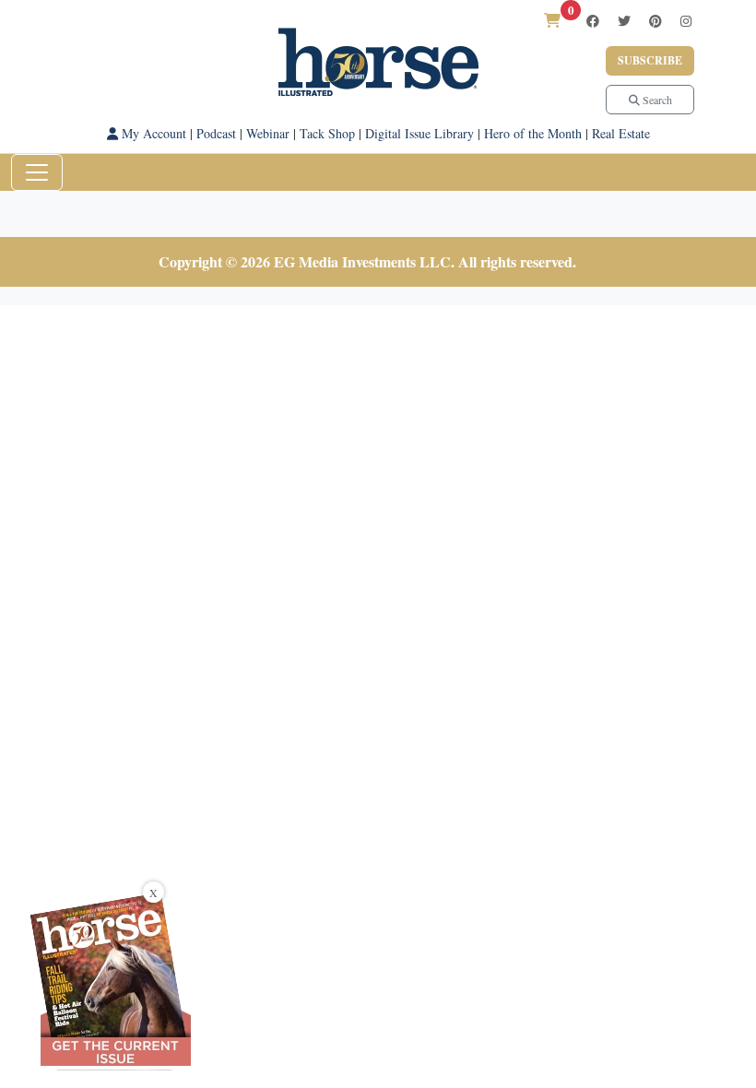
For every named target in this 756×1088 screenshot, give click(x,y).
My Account (152, 133)
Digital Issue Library (419, 133)
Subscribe (650, 60)
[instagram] (685, 21)
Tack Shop (327, 133)
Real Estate (621, 133)
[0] (552, 20)
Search (656, 99)
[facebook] (592, 21)
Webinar (267, 133)
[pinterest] (655, 21)
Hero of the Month (533, 133)
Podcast (216, 133)
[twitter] (624, 21)
